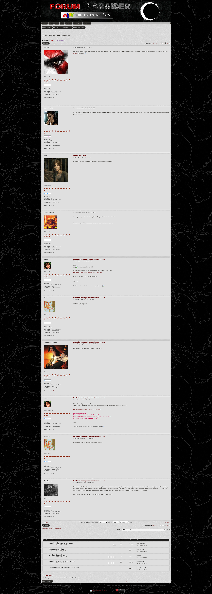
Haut (168, 103)
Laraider (53, 544)
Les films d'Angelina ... (57, 555)
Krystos (53, 550)
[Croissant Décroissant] (127, 522)
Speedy (79, 47)
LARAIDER (151, 585)
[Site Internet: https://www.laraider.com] (45, 100)
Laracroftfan (80, 108)
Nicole (140, 555)
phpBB (52, 585)
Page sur (155, 43)
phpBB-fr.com (54, 587)
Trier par (110, 522)
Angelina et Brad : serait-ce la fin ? (62, 561)
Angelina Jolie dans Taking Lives (61, 543)
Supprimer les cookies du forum (143, 581)
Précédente (45, 522)
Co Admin (52, 40)
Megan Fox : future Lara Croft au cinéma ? (64, 567)
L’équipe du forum (129, 581)
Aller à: (119, 529)
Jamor (78, 261)
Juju (78, 157)
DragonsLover (81, 212)
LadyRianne (142, 543)
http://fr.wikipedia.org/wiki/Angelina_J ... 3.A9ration (87, 409)
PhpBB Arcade (110, 585)
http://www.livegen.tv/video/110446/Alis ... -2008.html (87, 272)
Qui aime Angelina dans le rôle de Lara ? (56, 35)
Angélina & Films (79, 155)
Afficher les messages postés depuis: (89, 522)
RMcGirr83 (130, 585)
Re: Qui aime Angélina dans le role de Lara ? (89, 259)
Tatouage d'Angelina (56, 549)
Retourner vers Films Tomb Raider (52, 528)
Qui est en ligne (47, 575)
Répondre (45, 43)
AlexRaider (80, 482)
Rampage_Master (81, 344)
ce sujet (75, 53)
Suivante (167, 522)
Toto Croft (80, 299)
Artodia (140, 585)
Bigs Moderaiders (60, 40)
